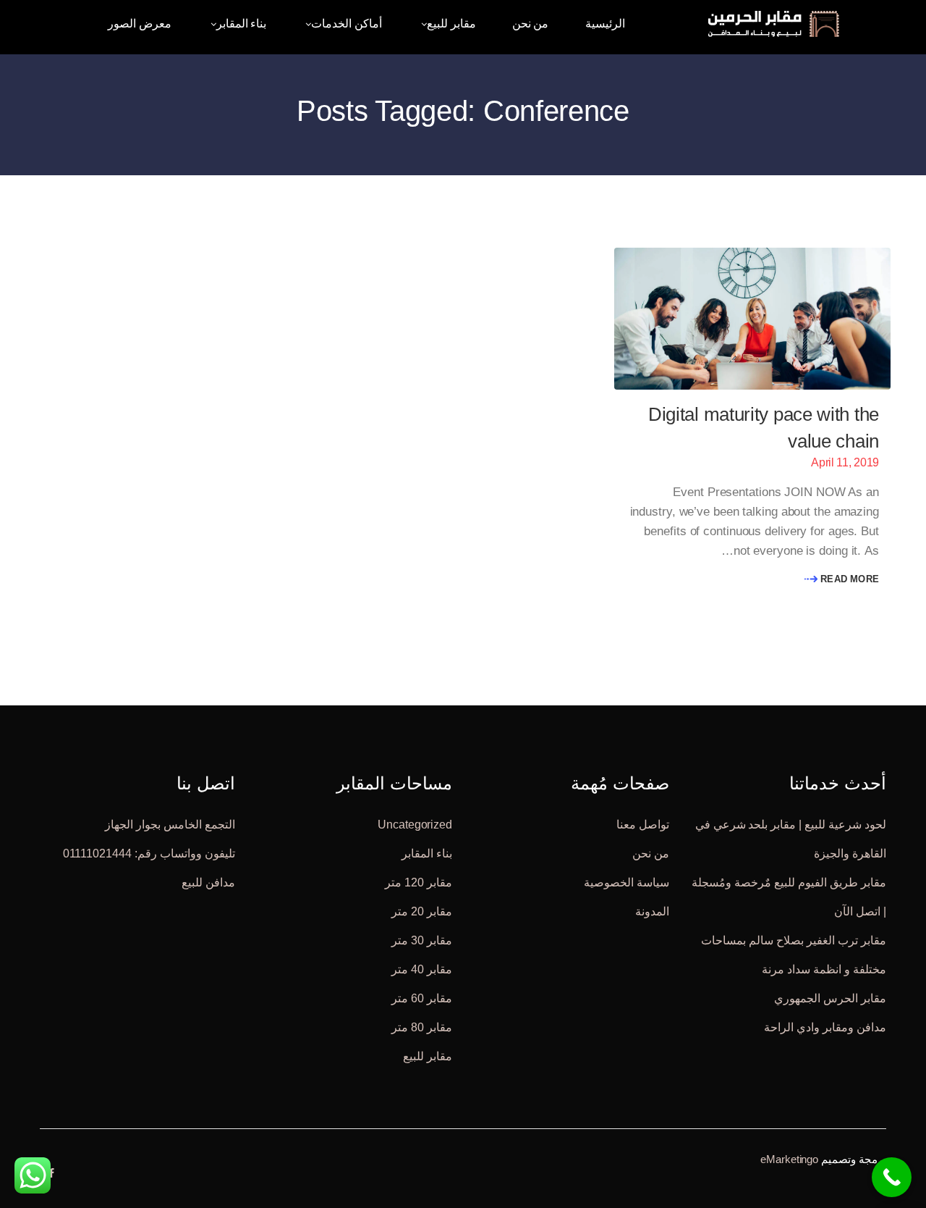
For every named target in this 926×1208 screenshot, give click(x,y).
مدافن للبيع (208, 882)
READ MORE (848, 579)
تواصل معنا (642, 824)
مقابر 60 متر (421, 997)
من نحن (650, 853)
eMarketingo (789, 1158)
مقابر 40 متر (421, 968)
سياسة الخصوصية (626, 882)
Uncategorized (415, 824)
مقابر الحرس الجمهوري (830, 997)
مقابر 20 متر (421, 911)
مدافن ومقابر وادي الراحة (825, 1026)
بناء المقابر (427, 853)
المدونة (652, 911)
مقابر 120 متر (418, 882)
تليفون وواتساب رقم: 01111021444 (149, 853)
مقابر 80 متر (421, 1026)
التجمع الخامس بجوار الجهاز (170, 824)
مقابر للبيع (427, 1055)
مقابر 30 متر (421, 940)
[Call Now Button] (892, 1177)
